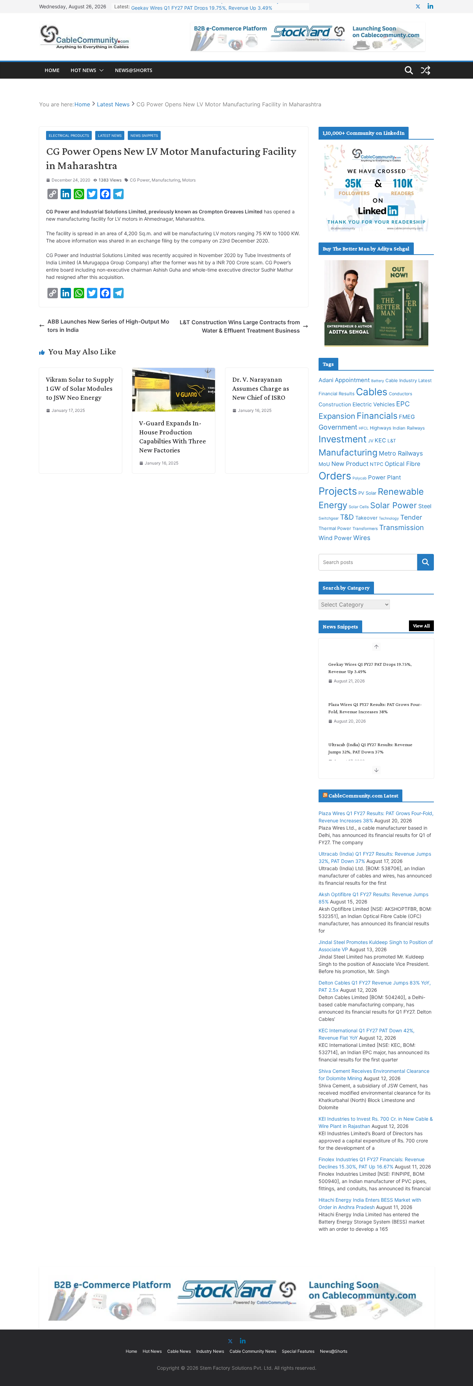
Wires (362, 537)
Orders (335, 476)
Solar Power (393, 505)
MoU (324, 464)
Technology (389, 518)
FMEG (407, 416)
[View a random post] (425, 70)
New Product (349, 463)
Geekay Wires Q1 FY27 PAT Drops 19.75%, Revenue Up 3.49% (201, 6)
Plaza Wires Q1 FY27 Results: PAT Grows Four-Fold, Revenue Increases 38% (375, 707)
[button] (100, 70)
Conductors (400, 393)
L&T (391, 440)
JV (370, 440)
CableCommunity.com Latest (363, 795)
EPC (403, 404)
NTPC (376, 464)
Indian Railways (409, 428)
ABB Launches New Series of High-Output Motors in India (108, 325)
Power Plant (384, 477)
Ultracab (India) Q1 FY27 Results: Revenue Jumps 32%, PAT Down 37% (370, 748)
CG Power (140, 180)
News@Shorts (133, 70)
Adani (326, 380)
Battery (377, 381)
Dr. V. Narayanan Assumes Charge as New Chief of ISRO (260, 388)
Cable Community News (253, 1351)
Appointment (352, 380)
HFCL (363, 428)
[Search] (425, 562)
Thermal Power (335, 528)
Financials (377, 415)
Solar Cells (359, 506)
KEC (380, 440)
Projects (338, 491)
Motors (189, 180)
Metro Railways (401, 453)
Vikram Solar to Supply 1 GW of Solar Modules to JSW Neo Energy (80, 388)
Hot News (83, 70)
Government (338, 427)
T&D (347, 517)
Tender (411, 517)
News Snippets (144, 135)
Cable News (179, 1351)
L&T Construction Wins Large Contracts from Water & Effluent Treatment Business (240, 326)
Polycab (359, 478)
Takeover (366, 518)
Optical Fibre (402, 463)
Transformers (365, 528)
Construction (335, 404)
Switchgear (329, 518)
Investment (343, 438)
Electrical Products (69, 135)
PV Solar (367, 493)
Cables (371, 392)
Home (52, 70)
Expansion (337, 416)
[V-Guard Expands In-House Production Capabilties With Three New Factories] (173, 372)
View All (421, 625)
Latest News (110, 135)
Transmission (401, 527)
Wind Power (335, 538)
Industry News (210, 1351)
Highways (380, 428)
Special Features (298, 1351)
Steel (424, 506)
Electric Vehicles (373, 404)
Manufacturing (166, 180)
